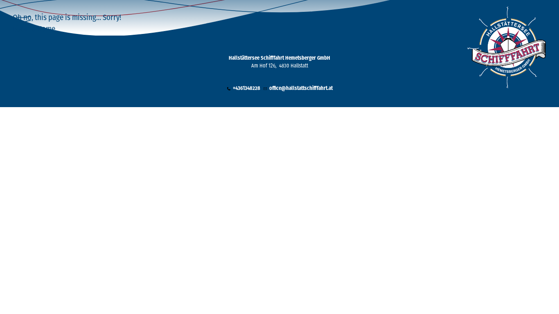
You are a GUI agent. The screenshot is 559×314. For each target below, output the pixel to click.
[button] (243, 89)
